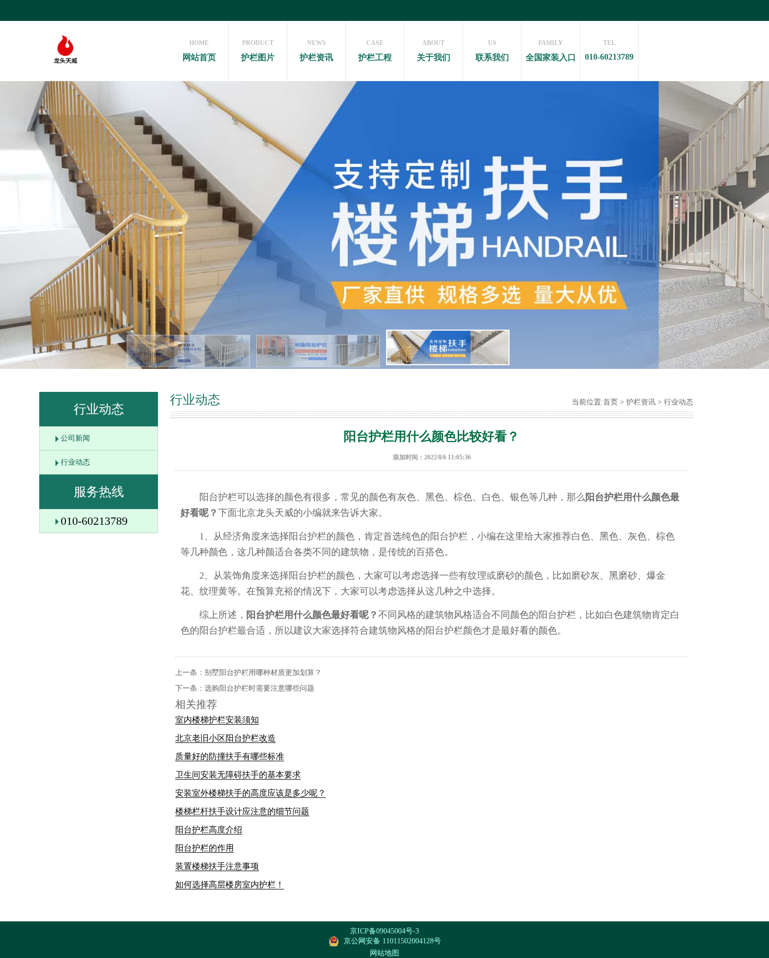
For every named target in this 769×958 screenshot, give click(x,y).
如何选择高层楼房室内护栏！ (229, 884)
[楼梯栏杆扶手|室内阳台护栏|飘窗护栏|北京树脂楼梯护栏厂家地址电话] (65, 76)
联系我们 (492, 50)
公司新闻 (75, 438)
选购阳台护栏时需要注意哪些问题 (259, 688)
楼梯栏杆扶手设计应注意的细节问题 (242, 811)
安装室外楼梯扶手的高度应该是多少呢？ (250, 792)
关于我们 (433, 50)
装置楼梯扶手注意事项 (217, 866)
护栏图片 (258, 50)
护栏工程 (375, 50)
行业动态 (75, 462)
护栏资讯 (316, 50)
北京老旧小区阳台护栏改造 (225, 738)
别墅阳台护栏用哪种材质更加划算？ (263, 673)
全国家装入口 (551, 50)
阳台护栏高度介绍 (208, 829)
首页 (610, 402)
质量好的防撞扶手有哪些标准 (229, 756)
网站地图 (384, 953)
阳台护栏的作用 (204, 847)
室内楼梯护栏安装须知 (217, 719)
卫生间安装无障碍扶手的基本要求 (238, 774)
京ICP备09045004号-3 (384, 931)
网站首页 (199, 50)
